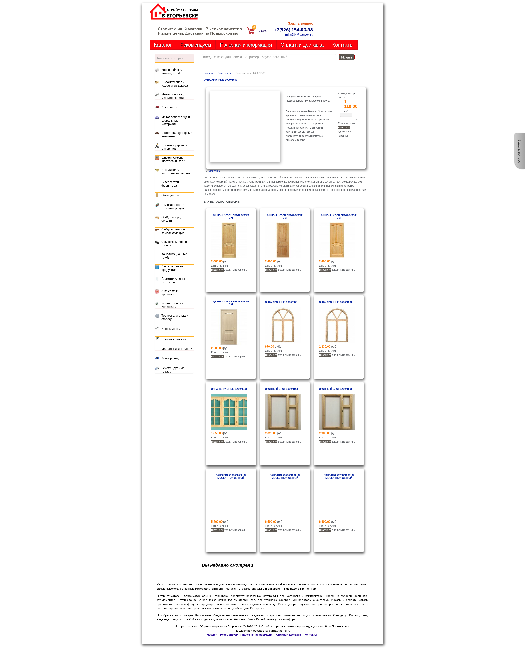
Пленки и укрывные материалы (175, 146)
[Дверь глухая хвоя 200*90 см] (229, 344)
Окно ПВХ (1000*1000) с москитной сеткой (231, 476)
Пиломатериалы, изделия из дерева (174, 83)
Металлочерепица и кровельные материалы (175, 120)
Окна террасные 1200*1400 (229, 389)
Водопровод (170, 358)
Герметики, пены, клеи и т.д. (173, 280)
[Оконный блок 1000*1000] (283, 429)
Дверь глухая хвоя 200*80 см (339, 216)
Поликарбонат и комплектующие (172, 206)
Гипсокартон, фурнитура (170, 183)
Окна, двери (225, 73)
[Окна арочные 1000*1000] (245, 161)
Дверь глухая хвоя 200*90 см (231, 303)
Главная (208, 73)
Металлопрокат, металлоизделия (173, 95)
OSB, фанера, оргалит (171, 218)
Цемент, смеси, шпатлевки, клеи (173, 159)
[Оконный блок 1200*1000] (337, 429)
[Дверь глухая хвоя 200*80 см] (337, 257)
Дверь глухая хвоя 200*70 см (285, 216)
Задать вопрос (300, 23)
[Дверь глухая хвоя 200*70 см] (283, 257)
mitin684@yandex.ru (299, 34)
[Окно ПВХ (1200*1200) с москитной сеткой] (337, 517)
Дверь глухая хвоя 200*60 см (231, 216)
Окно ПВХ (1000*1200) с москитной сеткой (285, 476)
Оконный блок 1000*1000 (282, 389)
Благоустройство (173, 339)
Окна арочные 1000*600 (281, 302)
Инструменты (171, 328)
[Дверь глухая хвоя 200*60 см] (229, 257)
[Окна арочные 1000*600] (283, 342)
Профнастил (170, 107)
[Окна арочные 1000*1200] (337, 342)
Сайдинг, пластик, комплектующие (173, 231)
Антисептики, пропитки (170, 292)
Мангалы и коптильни (176, 348)
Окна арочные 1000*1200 (336, 302)
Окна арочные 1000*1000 (220, 79)
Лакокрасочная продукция (172, 268)
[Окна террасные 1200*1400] (229, 429)
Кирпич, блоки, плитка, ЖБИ (171, 71)
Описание (215, 171)
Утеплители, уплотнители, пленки (176, 171)
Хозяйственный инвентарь (172, 304)
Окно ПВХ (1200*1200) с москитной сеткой (339, 476)
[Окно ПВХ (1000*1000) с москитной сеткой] (229, 517)
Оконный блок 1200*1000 (336, 389)
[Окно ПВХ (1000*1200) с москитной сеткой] (283, 517)
